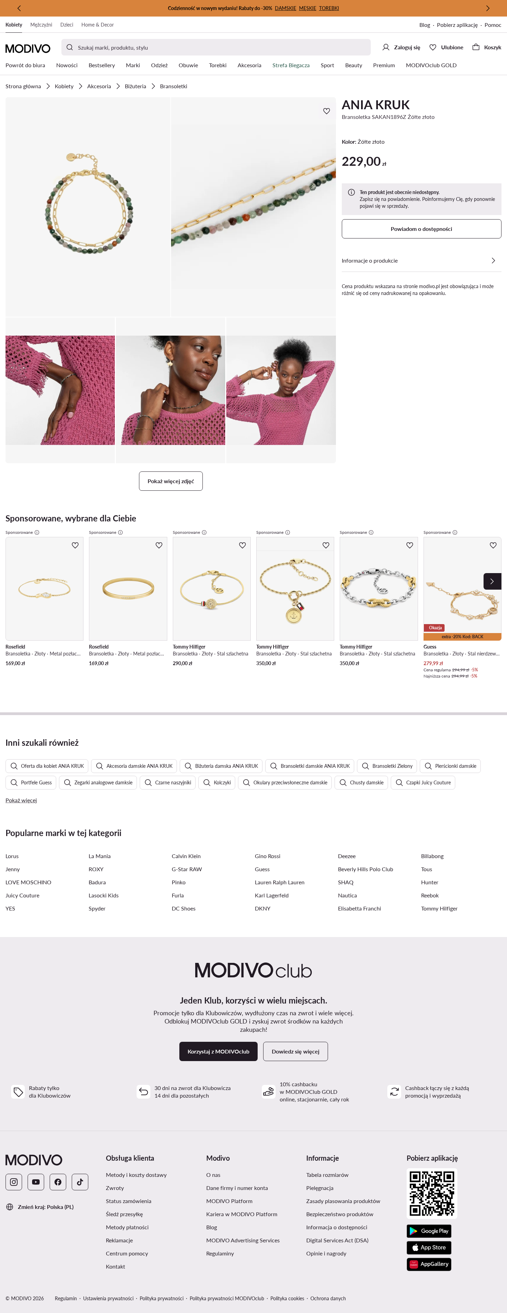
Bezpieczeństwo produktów (353, 1213)
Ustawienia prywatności (108, 1298)
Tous (426, 869)
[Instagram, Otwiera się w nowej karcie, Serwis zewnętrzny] (14, 1182)
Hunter (429, 882)
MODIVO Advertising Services (253, 1239)
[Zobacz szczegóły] (493, 260)
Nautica (347, 895)
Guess (262, 869)
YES (10, 908)
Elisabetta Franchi (359, 908)
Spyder (97, 908)
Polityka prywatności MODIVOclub (227, 1298)
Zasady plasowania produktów (353, 1200)
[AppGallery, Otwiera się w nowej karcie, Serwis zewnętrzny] (429, 1264)
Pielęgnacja (352, 1187)
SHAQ (346, 882)
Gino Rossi (267, 856)
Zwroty (147, 1187)
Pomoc (493, 24)
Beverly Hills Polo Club (365, 869)
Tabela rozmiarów (353, 1174)
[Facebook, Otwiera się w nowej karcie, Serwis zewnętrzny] (58, 1182)
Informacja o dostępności (353, 1226)
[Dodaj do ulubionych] (327, 111)
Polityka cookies (287, 1298)
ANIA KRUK (376, 104)
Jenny (13, 869)
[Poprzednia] (19, 8)
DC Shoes (184, 908)
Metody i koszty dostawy (153, 1174)
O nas (246, 1174)
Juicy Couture (22, 895)
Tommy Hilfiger (439, 908)
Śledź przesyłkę (153, 1213)
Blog (428, 25)
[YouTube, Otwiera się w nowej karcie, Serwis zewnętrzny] (36, 1182)
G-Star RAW (187, 869)
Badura (97, 882)
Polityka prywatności (161, 1298)
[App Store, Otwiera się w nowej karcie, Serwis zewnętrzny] (429, 1248)
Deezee (347, 856)
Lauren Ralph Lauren (280, 882)
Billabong (432, 856)
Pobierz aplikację (461, 25)
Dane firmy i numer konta (253, 1187)
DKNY (262, 908)
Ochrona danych (328, 1298)
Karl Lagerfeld (272, 895)
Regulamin (66, 1298)
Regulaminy (252, 1253)
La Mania (100, 856)
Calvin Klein (186, 856)
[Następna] (487, 8)
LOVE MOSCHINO (28, 882)
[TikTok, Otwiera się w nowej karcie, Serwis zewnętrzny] (80, 1182)
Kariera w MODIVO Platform (253, 1213)
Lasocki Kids (104, 895)
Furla (178, 895)
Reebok (430, 895)
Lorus (12, 856)
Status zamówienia (153, 1200)
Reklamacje (152, 1239)
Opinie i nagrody (353, 1253)
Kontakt (148, 1266)
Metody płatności (153, 1226)
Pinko (179, 882)
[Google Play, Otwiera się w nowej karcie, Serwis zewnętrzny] (429, 1231)
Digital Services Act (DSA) (353, 1239)
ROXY (96, 869)
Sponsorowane (19, 532)
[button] (88, 207)
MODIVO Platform (253, 1200)
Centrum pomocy (153, 1253)
